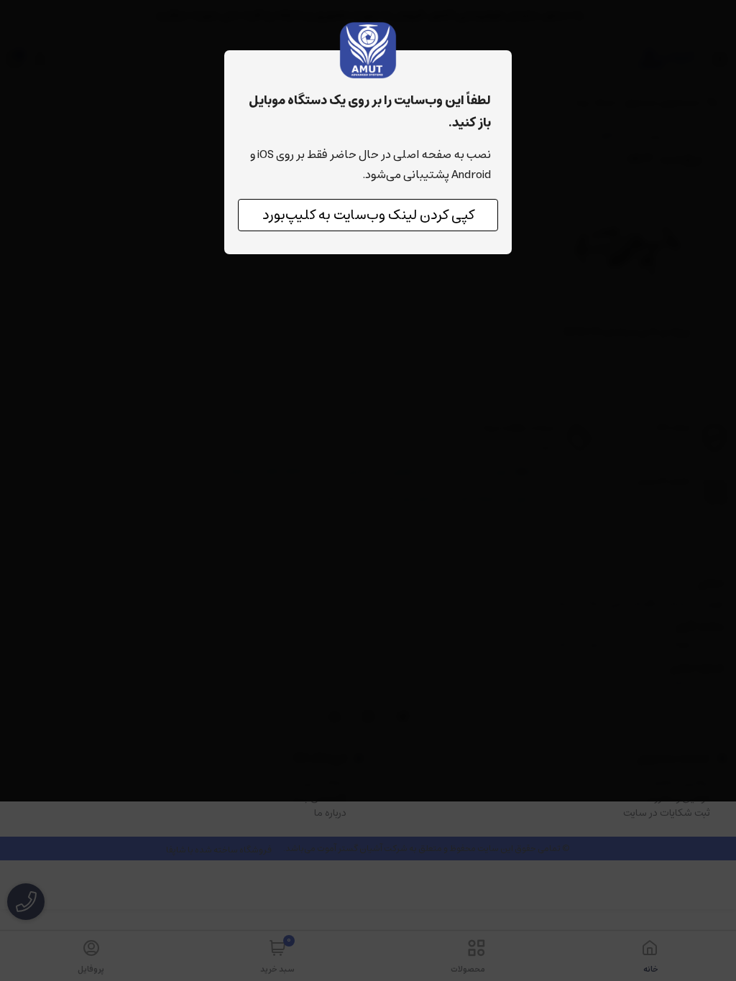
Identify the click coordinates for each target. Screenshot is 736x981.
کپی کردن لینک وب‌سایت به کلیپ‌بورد (368, 215)
